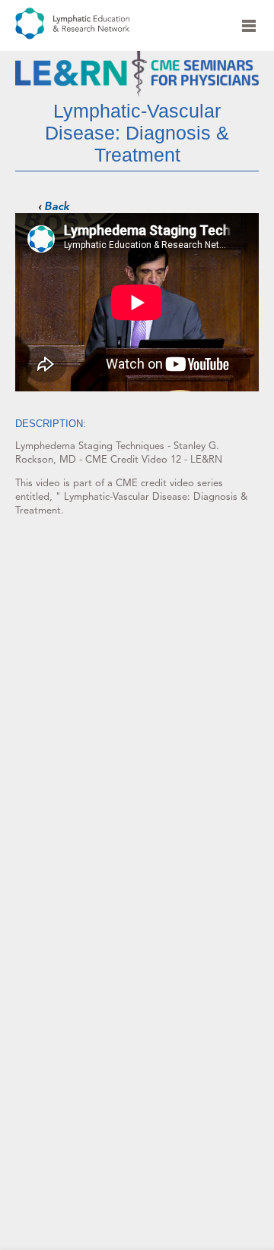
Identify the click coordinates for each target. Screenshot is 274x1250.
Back (56, 206)
